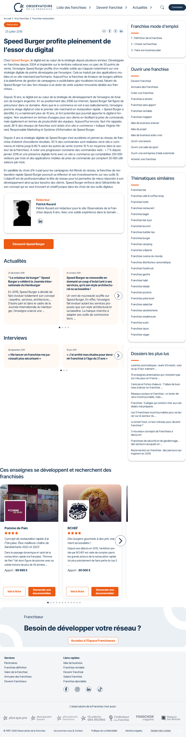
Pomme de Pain (16, 528)
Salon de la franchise (16, 672)
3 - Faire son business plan (146, 50)
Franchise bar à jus (141, 220)
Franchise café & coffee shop (147, 195)
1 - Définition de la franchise (146, 37)
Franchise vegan (140, 334)
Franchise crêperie (141, 250)
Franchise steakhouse (143, 316)
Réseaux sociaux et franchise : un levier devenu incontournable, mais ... (155, 395)
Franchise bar (138, 189)
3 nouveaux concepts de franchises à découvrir (152, 433)
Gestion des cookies (161, 730)
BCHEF (73, 528)
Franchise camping (141, 244)
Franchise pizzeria (141, 292)
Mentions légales (134, 730)
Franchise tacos (140, 328)
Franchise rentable (141, 110)
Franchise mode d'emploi (154, 26)
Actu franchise (21, 18)
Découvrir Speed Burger (29, 244)
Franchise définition (15, 667)
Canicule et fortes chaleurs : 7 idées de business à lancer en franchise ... (155, 386)
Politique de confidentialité (104, 730)
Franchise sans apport (143, 104)
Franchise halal (139, 280)
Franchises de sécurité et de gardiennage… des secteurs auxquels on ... (155, 442)
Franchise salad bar (142, 304)
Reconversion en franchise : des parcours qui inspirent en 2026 (156, 452)
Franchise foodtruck (142, 268)
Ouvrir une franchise (150, 69)
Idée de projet (139, 129)
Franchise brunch (141, 226)
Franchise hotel (139, 201)
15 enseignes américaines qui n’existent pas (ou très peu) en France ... (155, 376)
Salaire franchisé (72, 676)
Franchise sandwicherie (144, 310)
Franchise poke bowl (142, 298)
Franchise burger (140, 238)
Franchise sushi (140, 322)
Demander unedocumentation (42, 591)
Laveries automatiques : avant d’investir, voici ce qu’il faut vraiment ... (156, 367)
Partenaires (10, 662)
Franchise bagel (140, 214)
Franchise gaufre (140, 274)
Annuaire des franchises (144, 86)
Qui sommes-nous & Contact (68, 730)
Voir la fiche (14, 591)
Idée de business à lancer (145, 122)
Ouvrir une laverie (141, 141)
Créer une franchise (142, 92)
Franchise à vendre (141, 98)
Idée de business (72, 662)
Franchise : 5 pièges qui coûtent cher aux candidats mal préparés (156, 404)
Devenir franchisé (141, 80)
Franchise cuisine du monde (147, 256)
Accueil (7, 18)
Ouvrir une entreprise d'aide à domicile (152, 153)
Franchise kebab (140, 286)
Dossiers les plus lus (150, 353)
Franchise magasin (141, 116)
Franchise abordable (74, 681)
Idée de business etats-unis (146, 135)
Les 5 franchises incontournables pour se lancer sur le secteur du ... (156, 414)
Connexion (177, 7)
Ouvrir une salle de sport (144, 147)
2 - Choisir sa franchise (144, 43)
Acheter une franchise (143, 159)
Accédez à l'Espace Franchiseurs (93, 640)
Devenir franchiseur (15, 681)
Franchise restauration (43, 18)
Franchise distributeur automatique (151, 262)
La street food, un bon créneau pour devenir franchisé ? (156, 423)
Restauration (12, 24)
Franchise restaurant (142, 208)
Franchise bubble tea (143, 232)
